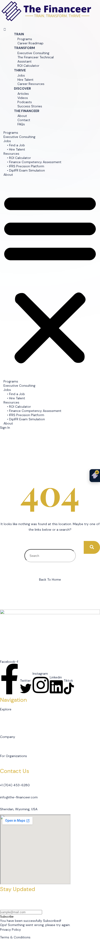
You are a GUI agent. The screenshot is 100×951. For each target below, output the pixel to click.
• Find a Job (16, 145)
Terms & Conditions (15, 937)
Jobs (21, 75)
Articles (23, 93)
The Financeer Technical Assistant (35, 59)
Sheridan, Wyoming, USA (18, 809)
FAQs (21, 124)
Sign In (5, 427)
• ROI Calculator (19, 158)
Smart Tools (12, 722)
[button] (4, 29)
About (22, 116)
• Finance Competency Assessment (34, 162)
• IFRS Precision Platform (25, 166)
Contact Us (12, 745)
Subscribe (6, 916)
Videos (22, 98)
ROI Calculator (28, 65)
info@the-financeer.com (19, 797)
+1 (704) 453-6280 (15, 785)
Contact (23, 120)
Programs (24, 39)
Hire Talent (25, 79)
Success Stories (29, 106)
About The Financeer (19, 741)
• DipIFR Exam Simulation (26, 170)
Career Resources (30, 84)
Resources (11, 153)
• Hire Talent (16, 149)
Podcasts (24, 102)
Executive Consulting (33, 53)
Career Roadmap (30, 43)
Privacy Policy (10, 929)
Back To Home (50, 579)
